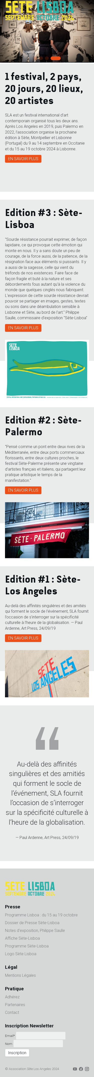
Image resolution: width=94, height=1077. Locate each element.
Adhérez (12, 997)
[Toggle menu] (84, 11)
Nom (8, 1044)
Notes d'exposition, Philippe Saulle (35, 930)
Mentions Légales (20, 975)
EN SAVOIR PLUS (23, 158)
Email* (10, 1036)
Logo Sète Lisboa (20, 954)
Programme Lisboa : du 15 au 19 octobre (41, 915)
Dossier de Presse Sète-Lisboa (32, 923)
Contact (12, 1012)
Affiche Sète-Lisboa (22, 938)
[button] (35, 58)
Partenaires (15, 1005)
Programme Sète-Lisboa (27, 946)
